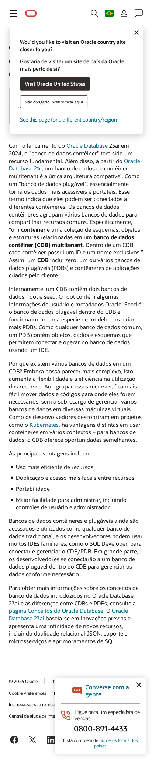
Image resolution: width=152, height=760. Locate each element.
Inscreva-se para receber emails (39, 704)
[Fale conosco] (138, 13)
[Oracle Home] (31, 13)
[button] (13, 13)
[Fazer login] (124, 13)
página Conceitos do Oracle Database (56, 610)
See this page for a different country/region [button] (68, 119)
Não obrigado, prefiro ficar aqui (54, 101)
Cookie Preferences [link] (27, 693)
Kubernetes (44, 424)
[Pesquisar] (94, 13)
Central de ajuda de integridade (39, 716)
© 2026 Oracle (23, 681)
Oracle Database (87, 145)
